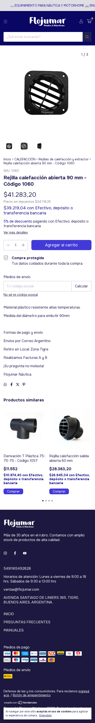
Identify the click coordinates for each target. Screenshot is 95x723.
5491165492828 (17, 568)
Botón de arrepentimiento (32, 695)
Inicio (7, 159)
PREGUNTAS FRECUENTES (27, 622)
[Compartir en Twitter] (18, 384)
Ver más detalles (16, 232)
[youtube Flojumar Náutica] (25, 553)
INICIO (9, 614)
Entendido (45, 715)
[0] (89, 21)
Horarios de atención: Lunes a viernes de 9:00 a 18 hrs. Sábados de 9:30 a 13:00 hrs (45, 579)
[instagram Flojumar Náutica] (5, 553)
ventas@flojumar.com (21, 589)
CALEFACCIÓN (24, 159)
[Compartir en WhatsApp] (6, 384)
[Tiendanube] (21, 704)
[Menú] (6, 22)
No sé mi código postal (21, 295)
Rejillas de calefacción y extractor (64, 159)
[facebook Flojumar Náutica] (15, 553)
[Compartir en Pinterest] (24, 384)
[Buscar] (87, 37)
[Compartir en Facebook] (12, 384)
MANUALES (14, 630)
